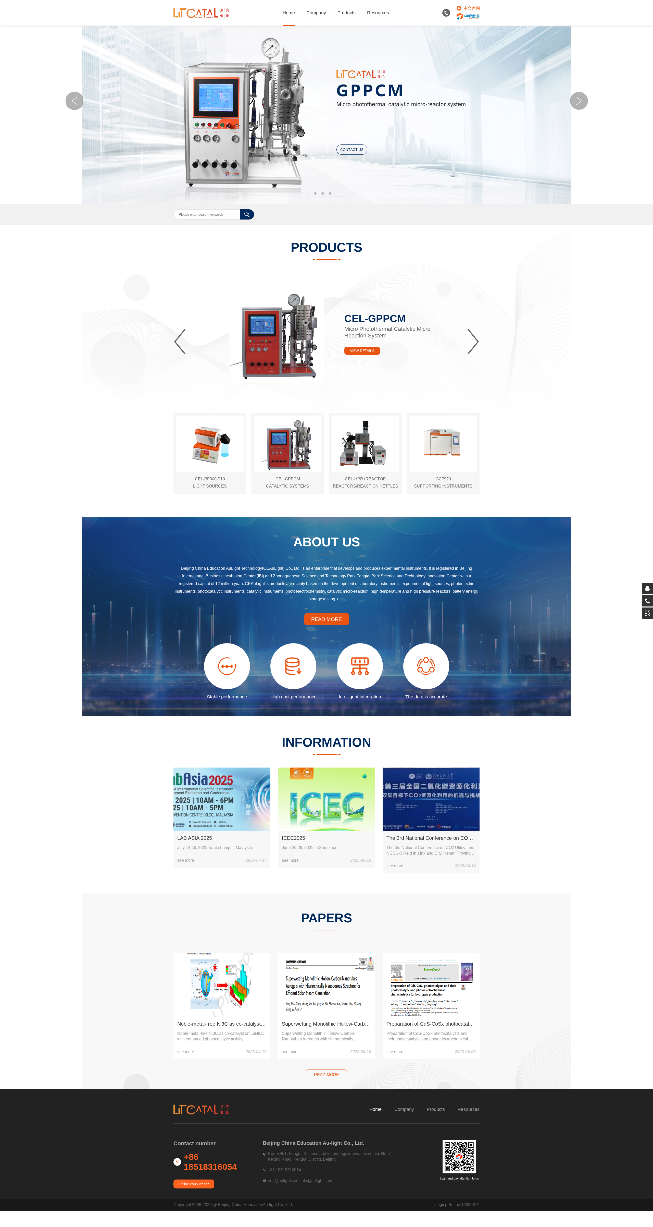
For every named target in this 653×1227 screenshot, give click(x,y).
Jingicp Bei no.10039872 (457, 1204)
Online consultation (194, 1184)
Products (346, 12)
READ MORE (326, 619)
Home (289, 12)
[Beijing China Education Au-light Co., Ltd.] (201, 13)
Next (579, 101)
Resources (378, 12)
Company (316, 12)
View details (362, 351)
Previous (74, 101)
